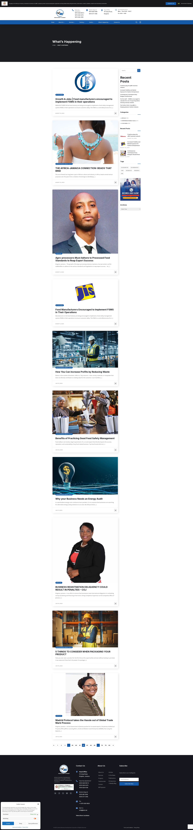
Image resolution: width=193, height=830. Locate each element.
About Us (61, 22)
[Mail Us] (77, 808)
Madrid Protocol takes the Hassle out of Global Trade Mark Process (84, 721)
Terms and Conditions (17, 827)
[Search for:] (130, 70)
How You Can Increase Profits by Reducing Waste (82, 371)
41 (79, 745)
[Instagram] (71, 793)
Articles (58, 253)
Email (120, 776)
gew (122, 170)
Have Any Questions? (77, 10)
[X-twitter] (63, 793)
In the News (59, 94)
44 (91, 745)
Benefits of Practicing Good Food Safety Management (85, 438)
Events (91, 22)
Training (81, 22)
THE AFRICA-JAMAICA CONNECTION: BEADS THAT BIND (83, 169)
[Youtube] (67, 793)
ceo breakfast (134, 167)
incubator (129, 170)
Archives (123, 205)
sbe (122, 173)
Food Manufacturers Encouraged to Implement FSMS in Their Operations (84, 311)
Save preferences (33, 823)
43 (87, 745)
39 (72, 745)
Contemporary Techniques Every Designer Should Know (128, 95)
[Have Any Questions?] (73, 10)
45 (94, 745)
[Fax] (77, 801)
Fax (80, 801)
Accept (8, 823)
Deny (20, 823)
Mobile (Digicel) (93, 10)
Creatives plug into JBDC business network (129, 86)
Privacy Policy (25, 827)
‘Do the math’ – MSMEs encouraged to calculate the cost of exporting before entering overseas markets (130, 100)
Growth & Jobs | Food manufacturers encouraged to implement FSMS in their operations (83, 100)
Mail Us (81, 808)
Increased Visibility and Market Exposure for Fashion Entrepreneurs (129, 91)
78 (102, 745)
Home (52, 22)
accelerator (124, 167)
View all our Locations (82, 815)
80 (109, 745)
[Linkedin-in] (55, 793)
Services (71, 22)
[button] (38, 804)
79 (105, 745)
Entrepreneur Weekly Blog (64, 163)
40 (76, 745)
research (136, 170)
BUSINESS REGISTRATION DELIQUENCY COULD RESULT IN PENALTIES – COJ (81, 588)
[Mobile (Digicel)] (87, 10)
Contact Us (117, 22)
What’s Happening (103, 22)
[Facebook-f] (59, 793)
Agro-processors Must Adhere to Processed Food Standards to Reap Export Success (82, 259)
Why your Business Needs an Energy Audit (79, 498)
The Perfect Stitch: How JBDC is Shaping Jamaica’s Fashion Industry (129, 106)
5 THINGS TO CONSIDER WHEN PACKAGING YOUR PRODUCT (82, 653)
